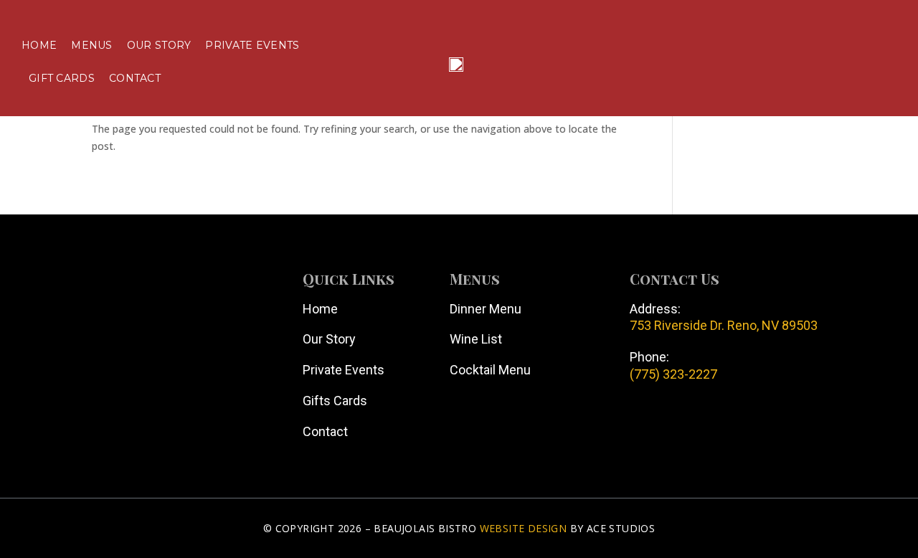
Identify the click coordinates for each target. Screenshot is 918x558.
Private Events (252, 45)
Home (39, 45)
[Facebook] (68, 351)
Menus (92, 45)
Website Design (523, 528)
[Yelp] (108, 351)
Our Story (159, 45)
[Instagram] (147, 351)
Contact (135, 78)
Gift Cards (62, 78)
